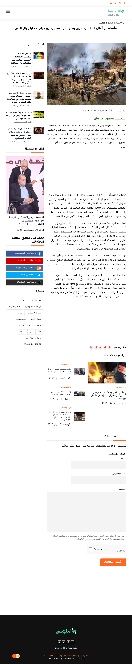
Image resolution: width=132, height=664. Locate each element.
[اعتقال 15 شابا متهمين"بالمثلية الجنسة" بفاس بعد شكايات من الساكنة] (39, 57)
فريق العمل (77, 656)
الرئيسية (120, 23)
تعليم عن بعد (14, 307)
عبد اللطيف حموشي (23, 326)
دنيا (31, 332)
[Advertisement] (86, 171)
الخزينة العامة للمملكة (32, 344)
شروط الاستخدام (50, 656)
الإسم (123, 459)
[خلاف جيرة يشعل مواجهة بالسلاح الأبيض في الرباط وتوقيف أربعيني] (39, 116)
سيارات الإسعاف (34, 313)
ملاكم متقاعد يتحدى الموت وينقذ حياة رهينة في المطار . (59, 371)
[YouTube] (111, 3)
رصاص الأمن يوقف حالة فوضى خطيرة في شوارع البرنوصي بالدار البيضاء (108, 395)
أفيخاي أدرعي (36, 319)
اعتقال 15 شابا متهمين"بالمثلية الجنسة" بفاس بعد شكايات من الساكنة (21, 58)
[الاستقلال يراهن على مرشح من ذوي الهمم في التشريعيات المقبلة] (25, 185)
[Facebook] (124, 3)
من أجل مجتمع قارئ (33, 307)
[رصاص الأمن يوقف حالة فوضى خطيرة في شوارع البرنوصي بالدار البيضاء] (107, 373)
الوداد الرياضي (36, 301)
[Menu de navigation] (8, 11)
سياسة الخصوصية (64, 656)
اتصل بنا (85, 656)
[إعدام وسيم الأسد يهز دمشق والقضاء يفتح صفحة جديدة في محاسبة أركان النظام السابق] (39, 96)
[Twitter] (115, 3)
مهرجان (20, 313)
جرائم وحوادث (106, 23)
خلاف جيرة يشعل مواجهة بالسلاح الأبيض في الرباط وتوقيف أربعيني (19, 116)
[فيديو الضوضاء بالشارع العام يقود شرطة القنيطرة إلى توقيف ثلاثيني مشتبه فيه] (39, 77)
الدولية (38, 326)
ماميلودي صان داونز (33, 338)
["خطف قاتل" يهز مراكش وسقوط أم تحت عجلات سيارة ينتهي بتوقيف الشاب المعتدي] (39, 132)
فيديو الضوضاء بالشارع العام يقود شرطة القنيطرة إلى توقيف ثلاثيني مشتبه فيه (19, 78)
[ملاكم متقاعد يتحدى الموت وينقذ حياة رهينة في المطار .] (79, 372)
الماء (39, 332)
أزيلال (23, 301)
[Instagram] (120, 3)
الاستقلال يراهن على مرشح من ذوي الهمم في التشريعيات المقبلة (26, 221)
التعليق (122, 489)
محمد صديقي (20, 319)
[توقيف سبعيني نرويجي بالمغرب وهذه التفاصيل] (79, 393)
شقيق (21, 332)
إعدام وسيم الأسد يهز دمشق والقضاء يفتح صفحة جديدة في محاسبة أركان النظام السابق (19, 97)
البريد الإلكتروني (119, 474)
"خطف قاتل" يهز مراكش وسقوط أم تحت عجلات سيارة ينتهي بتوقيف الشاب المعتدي (20, 133)
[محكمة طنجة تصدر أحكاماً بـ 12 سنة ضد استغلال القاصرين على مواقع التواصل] (79, 416)
